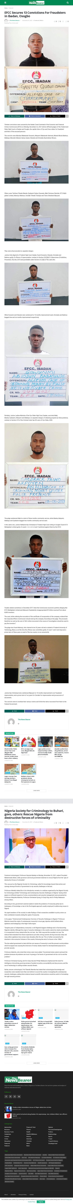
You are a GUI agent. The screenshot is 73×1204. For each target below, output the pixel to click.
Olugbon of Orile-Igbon (11, 1173)
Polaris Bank (43, 1176)
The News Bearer (15, 20)
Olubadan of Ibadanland (60, 1171)
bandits (45, 1154)
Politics (50, 1132)
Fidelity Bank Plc (18, 1162)
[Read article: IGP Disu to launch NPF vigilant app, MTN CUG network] (45, 1014)
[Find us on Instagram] (14, 1096)
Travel (50, 1139)
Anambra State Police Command (32, 1154)
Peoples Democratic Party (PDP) (29, 1176)
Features (7, 1145)
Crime (6, 1139)
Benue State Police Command (56, 1154)
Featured (11, 8)
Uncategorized (52, 1143)
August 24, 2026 (25, 1054)
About (6, 1194)
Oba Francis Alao (31, 1171)
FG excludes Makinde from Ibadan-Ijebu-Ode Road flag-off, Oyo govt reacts (28, 1049)
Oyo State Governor (53, 1173)
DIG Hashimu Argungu (34, 1157)
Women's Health (9, 1181)
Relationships (52, 1134)
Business (7, 1129)
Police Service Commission (55, 1176)
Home (5, 8)
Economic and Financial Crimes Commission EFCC (18, 1160)
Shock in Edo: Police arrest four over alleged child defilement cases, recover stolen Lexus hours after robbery (11, 753)
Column (6, 1136)
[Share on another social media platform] (67, 116)
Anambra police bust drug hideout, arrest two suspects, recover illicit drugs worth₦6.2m (62, 752)
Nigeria (57, 1168)
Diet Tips (24, 1157)
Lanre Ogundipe (23, 1168)
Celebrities (7, 1134)
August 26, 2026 (9, 1029)
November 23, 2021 (27, 20)
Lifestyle (29, 1141)
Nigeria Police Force (19, 1171)
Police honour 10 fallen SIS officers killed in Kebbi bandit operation (62, 1024)
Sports (50, 1136)
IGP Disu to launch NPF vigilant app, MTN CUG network (45, 1023)
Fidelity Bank (8, 1162)
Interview (29, 1139)
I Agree (41, 1201)
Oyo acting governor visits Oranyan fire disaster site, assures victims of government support (11, 1050)
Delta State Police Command (12, 1157)
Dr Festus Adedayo (46, 1157)
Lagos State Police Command (55, 1165)
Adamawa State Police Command (13, 1154)
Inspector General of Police (21, 1165)
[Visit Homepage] (36, 2)
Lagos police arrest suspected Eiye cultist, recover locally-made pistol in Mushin (45, 751)
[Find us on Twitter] (10, 1096)
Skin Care (42, 1179)
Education (7, 1141)
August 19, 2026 (9, 760)
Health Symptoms (42, 1162)
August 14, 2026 (42, 756)
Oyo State (30, 1173)
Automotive (7, 1127)
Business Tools (9, 1132)
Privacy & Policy (23, 1194)
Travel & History (53, 1141)
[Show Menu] (5, 2)
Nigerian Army (8, 1171)
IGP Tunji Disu (8, 1165)
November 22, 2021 (27, 822)
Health (28, 1132)
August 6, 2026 (25, 784)
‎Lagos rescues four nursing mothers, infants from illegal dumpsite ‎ (10, 779)
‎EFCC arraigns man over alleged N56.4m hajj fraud (27, 750)
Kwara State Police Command (38, 1165)
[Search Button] (68, 2)
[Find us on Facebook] (6, 1096)
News (41, 822)
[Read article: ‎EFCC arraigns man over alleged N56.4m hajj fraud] (28, 741)
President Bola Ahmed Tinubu (13, 1179)
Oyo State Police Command (12, 1176)
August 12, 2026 (59, 758)
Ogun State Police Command (45, 1171)
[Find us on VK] (19, 1096)
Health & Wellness (31, 1134)
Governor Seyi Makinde (30, 1162)
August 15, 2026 (25, 754)
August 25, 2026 (25, 1031)
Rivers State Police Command (30, 1179)
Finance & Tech (30, 1127)
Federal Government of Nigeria (54, 1160)
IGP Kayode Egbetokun (55, 1162)
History (28, 1136)
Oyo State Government (41, 1173)
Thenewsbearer (51, 1179)
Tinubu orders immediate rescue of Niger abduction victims (11, 1024)
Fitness (28, 1129)
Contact (32, 1194)
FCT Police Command (38, 1160)
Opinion (50, 1127)
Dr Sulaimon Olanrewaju (59, 1157)
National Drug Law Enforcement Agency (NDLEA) (41, 1168)
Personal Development (55, 1129)
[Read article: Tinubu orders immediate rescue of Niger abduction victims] (11, 1014)
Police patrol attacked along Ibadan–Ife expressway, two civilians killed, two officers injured (28, 1025)
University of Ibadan (62, 1179)
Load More (36, 790)
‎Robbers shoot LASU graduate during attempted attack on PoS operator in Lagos (28, 779)
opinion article (23, 1173)
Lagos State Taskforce (11, 1168)
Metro (41, 20)
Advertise (13, 1194)
